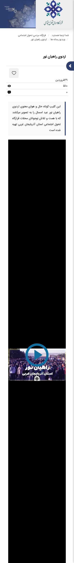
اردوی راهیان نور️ (39, 39)
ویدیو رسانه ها (58, 39)
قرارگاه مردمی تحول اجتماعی (32, 35)
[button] (37, 364)
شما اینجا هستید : (60, 35)
